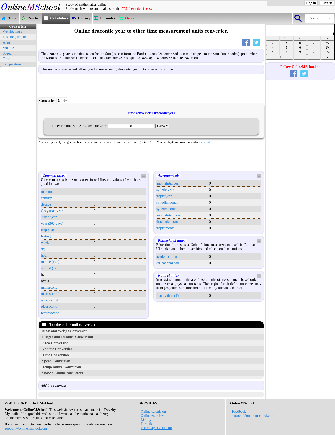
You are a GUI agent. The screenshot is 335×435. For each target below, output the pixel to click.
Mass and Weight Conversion (65, 331)
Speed (7, 53)
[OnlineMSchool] (31, 10)
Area (6, 42)
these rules (205, 142)
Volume (8, 48)
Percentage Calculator (156, 428)
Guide (62, 100)
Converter (47, 100)
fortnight (47, 236)
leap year (47, 230)
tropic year (164, 196)
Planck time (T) (167, 295)
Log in (311, 3)
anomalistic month (169, 215)
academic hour (166, 256)
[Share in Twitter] (257, 43)
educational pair (167, 263)
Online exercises (152, 415)
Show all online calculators (62, 373)
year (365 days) (52, 223)
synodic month (167, 202)
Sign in (327, 3)
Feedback (239, 411)
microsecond (50, 294)
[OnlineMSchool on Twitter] (304, 75)
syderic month (166, 209)
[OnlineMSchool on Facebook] (294, 75)
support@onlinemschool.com (26, 428)
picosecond (49, 306)
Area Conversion (55, 343)
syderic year (165, 190)
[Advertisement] (18, 136)
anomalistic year (168, 183)
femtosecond (50, 313)
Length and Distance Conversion (67, 337)
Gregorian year (52, 211)
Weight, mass (12, 31)
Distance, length (14, 37)
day (43, 249)
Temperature (12, 64)
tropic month (165, 228)
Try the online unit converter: (71, 324)
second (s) (48, 268)
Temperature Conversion (61, 367)
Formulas (147, 424)
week (45, 243)
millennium (49, 191)
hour (44, 255)
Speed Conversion (56, 361)
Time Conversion (55, 355)
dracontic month (168, 222)
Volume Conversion (57, 349)
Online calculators (154, 411)
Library (146, 420)
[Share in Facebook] (247, 43)
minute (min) (50, 262)
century (46, 198)
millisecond (49, 287)
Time (6, 59)
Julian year (49, 217)
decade (46, 204)
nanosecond (49, 300)
